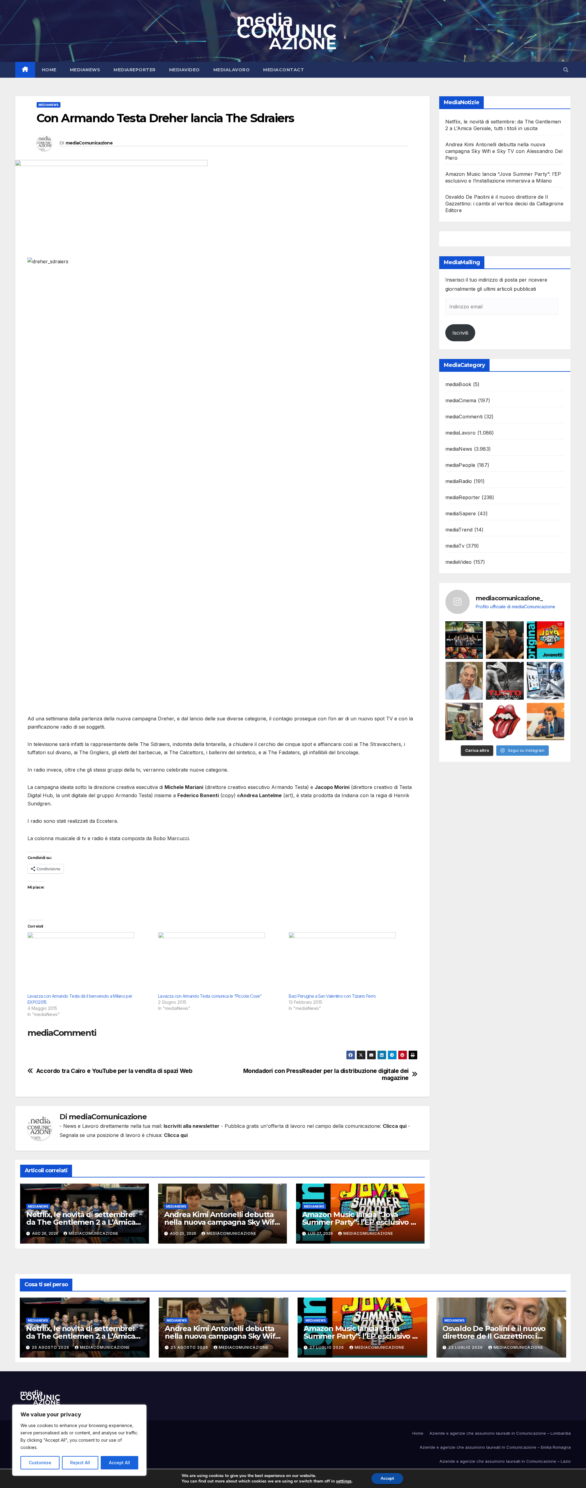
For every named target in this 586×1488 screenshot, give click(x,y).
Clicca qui (395, 1126)
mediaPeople (460, 465)
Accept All (119, 1462)
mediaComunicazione (89, 143)
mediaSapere (460, 513)
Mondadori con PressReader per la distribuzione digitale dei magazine (326, 1074)
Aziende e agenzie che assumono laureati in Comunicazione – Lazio (505, 1461)
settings (344, 1481)
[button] (565, 70)
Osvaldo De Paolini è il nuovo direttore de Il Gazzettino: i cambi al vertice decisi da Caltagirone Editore (504, 203)
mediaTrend (459, 530)
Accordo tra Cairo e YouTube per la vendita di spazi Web (114, 1070)
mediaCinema (460, 400)
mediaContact (283, 70)
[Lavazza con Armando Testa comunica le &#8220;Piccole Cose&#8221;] (220, 962)
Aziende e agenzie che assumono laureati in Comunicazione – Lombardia (500, 1433)
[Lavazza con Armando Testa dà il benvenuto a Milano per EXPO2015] (89, 962)
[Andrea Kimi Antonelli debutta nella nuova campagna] (505, 640)
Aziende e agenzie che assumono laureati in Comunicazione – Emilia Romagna (495, 1447)
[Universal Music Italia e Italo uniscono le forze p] (505, 721)
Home (49, 70)
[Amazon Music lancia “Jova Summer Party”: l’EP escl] (546, 640)
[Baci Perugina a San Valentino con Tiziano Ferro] (351, 962)
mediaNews (85, 70)
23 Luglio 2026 (466, 1347)
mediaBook (458, 384)
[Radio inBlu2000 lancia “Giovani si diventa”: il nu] (464, 721)
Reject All (80, 1462)
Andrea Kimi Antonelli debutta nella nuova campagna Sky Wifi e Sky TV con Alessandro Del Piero (504, 151)
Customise (40, 1462)
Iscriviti (460, 333)
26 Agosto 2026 (51, 1347)
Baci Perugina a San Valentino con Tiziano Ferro (332, 996)
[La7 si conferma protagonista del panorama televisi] (546, 721)
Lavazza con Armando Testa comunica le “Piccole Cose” (210, 996)
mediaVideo (184, 70)
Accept (387, 1478)
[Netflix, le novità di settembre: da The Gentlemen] (464, 640)
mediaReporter (135, 70)
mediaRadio (458, 481)
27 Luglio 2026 (327, 1347)
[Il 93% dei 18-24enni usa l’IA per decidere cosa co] (546, 681)
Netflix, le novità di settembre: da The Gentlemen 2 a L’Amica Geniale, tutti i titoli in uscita (80, 1222)
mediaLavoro (231, 70)
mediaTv (455, 546)
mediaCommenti (464, 417)
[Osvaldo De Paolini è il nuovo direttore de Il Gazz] (464, 681)
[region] (79, 1440)
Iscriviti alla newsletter (191, 1126)
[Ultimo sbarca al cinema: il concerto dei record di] (505, 681)
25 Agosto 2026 (190, 1347)
